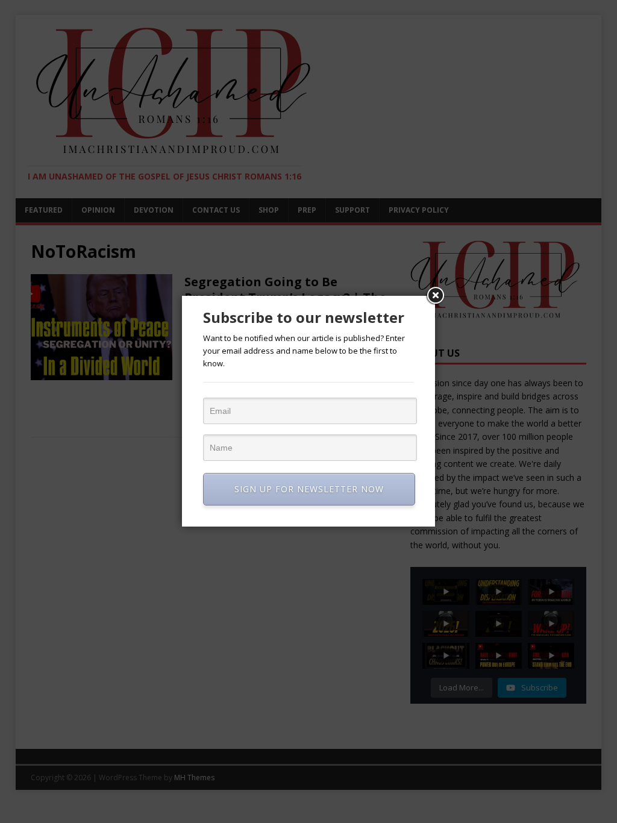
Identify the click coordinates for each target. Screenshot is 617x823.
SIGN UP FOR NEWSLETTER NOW (309, 489)
